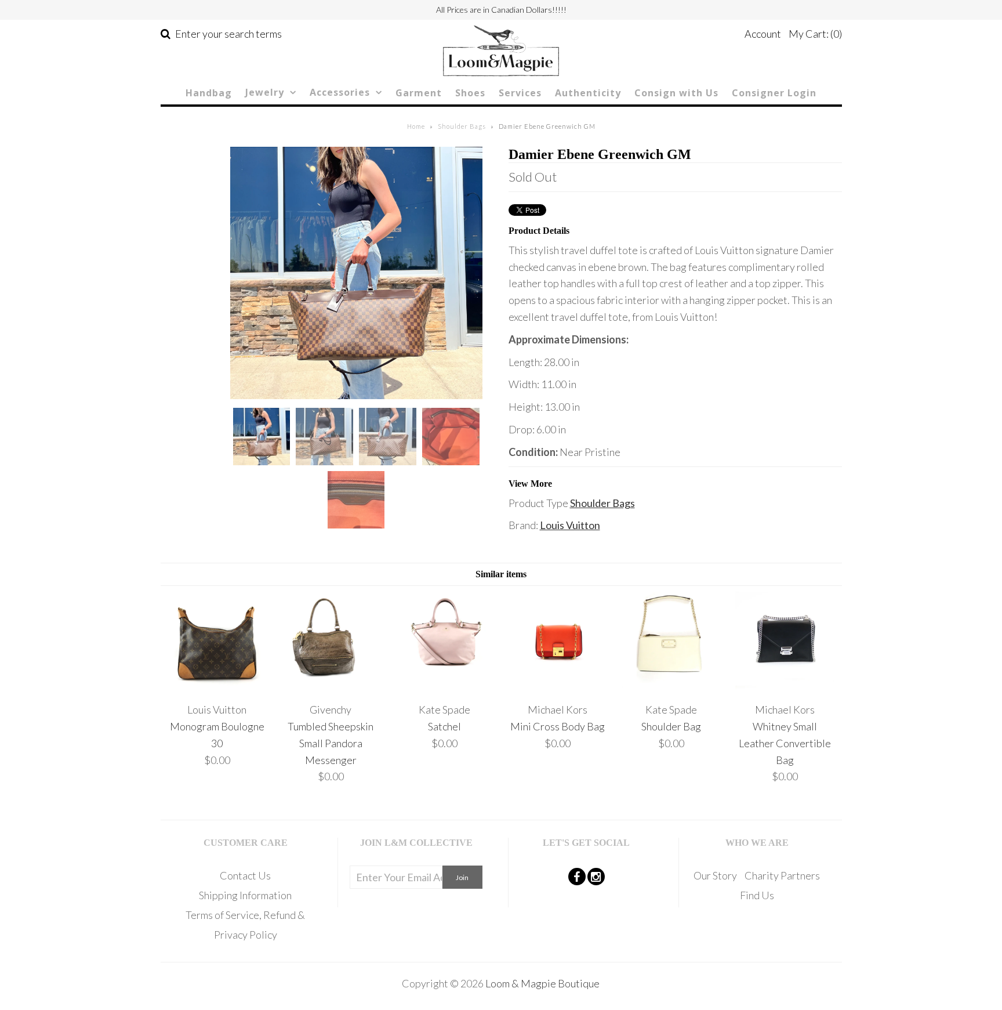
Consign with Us (676, 92)
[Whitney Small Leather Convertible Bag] (784, 686)
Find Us (757, 895)
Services (520, 92)
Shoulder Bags (462, 126)
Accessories (340, 92)
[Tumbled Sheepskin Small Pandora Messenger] (330, 686)
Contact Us (245, 875)
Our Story (715, 875)
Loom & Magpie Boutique (542, 983)
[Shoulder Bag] (671, 686)
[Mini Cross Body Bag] (557, 686)
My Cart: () (815, 33)
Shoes (470, 92)
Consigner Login (774, 92)
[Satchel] (443, 686)
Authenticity (588, 92)
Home (416, 126)
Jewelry (264, 92)
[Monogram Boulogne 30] (217, 686)
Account (763, 33)
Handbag (209, 92)
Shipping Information (245, 895)
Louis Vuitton (570, 525)
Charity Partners (782, 875)
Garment (418, 92)
